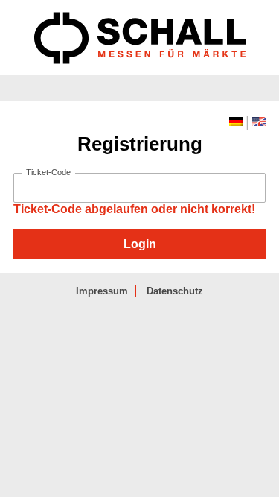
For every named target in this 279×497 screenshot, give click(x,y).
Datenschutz (175, 291)
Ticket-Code (48, 172)
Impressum (102, 291)
